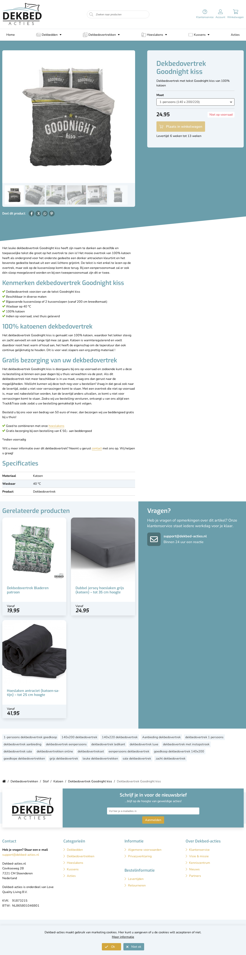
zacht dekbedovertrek (170, 758)
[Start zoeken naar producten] (91, 14)
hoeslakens (56, 426)
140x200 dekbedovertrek (79, 737)
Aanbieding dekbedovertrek (161, 737)
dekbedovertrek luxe (144, 744)
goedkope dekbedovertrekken (24, 758)
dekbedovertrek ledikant (108, 744)
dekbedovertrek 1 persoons (204, 737)
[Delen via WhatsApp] (45, 213)
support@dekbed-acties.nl (185, 536)
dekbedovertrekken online (55, 751)
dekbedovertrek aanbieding (22, 744)
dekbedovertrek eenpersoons (66, 744)
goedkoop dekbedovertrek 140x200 (179, 751)
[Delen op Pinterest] (52, 213)
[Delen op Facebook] (31, 213)
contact (97, 448)
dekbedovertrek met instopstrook (186, 744)
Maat (160, 95)
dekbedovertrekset (91, 751)
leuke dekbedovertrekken (100, 758)
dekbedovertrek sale (18, 751)
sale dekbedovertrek (137, 758)
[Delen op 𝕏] (38, 213)
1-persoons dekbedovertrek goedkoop (30, 737)
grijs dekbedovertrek (64, 758)
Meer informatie (123, 937)
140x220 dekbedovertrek (120, 737)
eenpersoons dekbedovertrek (129, 751)
